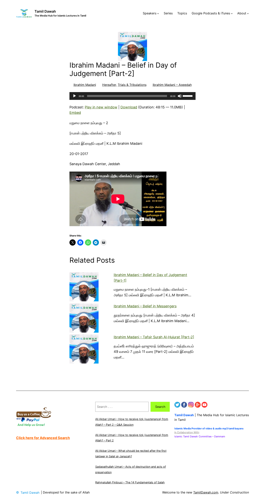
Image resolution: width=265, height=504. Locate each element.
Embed (75, 113)
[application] (132, 96)
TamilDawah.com (205, 492)
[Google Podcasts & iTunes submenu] (232, 13)
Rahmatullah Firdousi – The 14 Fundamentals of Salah (130, 482)
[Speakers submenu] (158, 13)
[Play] (74, 96)
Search (160, 407)
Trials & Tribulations (132, 85)
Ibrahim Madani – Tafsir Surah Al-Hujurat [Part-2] (154, 337)
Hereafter (109, 85)
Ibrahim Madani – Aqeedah (172, 85)
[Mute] (180, 96)
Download (128, 107)
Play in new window (101, 107)
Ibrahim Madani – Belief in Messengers (145, 306)
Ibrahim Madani (85, 85)
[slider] (188, 95)
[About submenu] (248, 13)
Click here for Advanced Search (43, 438)
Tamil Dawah (45, 11)
